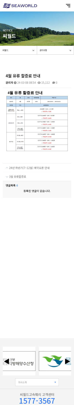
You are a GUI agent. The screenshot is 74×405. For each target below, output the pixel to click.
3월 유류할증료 (17, 176)
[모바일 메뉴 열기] (68, 5)
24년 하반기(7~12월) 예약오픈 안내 (29, 168)
